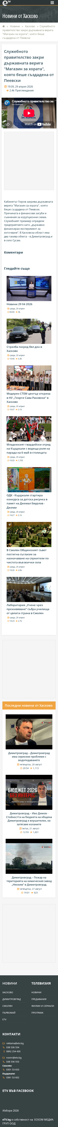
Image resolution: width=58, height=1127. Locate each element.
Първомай (8, 1012)
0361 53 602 (12, 1077)
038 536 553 (12, 1061)
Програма (37, 1012)
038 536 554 (12, 1047)
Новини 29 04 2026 (19, 304)
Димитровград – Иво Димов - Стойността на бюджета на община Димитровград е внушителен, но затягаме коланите (29, 819)
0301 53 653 (12, 1069)
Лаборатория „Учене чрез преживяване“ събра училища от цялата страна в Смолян (28, 609)
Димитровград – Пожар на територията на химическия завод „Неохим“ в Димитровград (29, 881)
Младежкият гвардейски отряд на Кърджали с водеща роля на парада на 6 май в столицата (29, 448)
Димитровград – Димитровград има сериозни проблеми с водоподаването (29, 756)
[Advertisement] (29, 161)
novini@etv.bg (14, 1057)
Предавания (38, 999)
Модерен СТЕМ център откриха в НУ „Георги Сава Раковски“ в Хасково (28, 397)
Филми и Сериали (42, 1005)
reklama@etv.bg (15, 1043)
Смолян (7, 1005)
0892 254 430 (13, 1051)
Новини (15, 26)
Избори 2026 (11, 1110)
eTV (4, 1019)
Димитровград (11, 999)
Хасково (30, 26)
